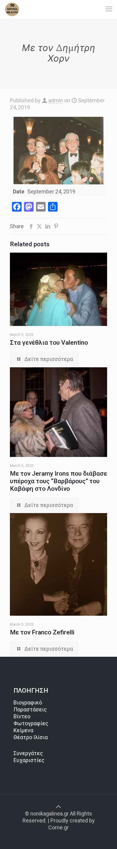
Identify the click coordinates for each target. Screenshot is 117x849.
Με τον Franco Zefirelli (42, 632)
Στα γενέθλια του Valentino (49, 342)
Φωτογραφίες (31, 723)
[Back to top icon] (58, 806)
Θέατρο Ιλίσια (31, 737)
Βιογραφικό (28, 702)
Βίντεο (22, 716)
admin (55, 100)
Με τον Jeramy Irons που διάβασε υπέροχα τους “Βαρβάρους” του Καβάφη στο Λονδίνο (58, 481)
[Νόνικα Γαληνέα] (12, 9)
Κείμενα (23, 730)
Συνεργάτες (28, 753)
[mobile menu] (109, 9)
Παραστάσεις (30, 709)
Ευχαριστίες (29, 760)
